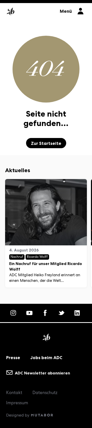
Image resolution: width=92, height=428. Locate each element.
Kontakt (14, 392)
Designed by (18, 415)
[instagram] (14, 313)
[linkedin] (78, 313)
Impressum (17, 403)
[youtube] (30, 313)
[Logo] (30, 9)
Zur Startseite (46, 143)
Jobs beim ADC (46, 357)
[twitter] (62, 313)
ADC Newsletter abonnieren (42, 372)
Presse (13, 357)
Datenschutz (44, 392)
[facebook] (46, 313)
